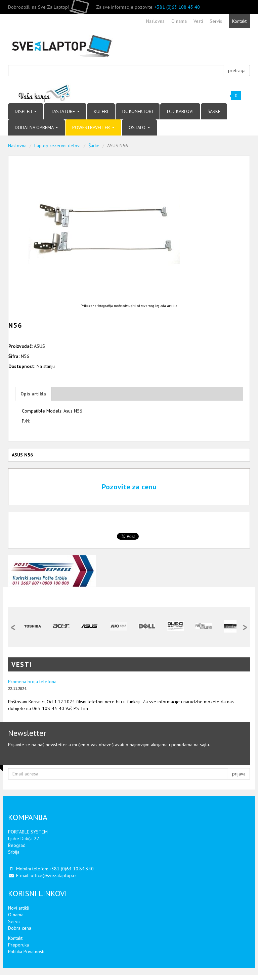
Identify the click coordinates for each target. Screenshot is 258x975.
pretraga (237, 70)
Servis (14, 921)
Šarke (93, 146)
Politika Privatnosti (26, 952)
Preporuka (18, 945)
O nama (16, 915)
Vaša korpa (44, 93)
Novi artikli (18, 908)
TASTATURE (63, 111)
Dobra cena (19, 928)
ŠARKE (214, 111)
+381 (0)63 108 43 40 (177, 7)
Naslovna (17, 146)
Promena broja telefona (32, 682)
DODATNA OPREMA (35, 127)
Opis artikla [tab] (33, 394)
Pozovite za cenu (129, 486)
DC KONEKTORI (137, 111)
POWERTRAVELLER (91, 127)
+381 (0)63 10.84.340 (71, 869)
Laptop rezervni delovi (57, 146)
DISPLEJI (24, 111)
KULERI (101, 111)
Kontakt (15, 938)
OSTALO (138, 127)
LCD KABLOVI (180, 111)
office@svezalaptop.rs (54, 875)
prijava (239, 774)
